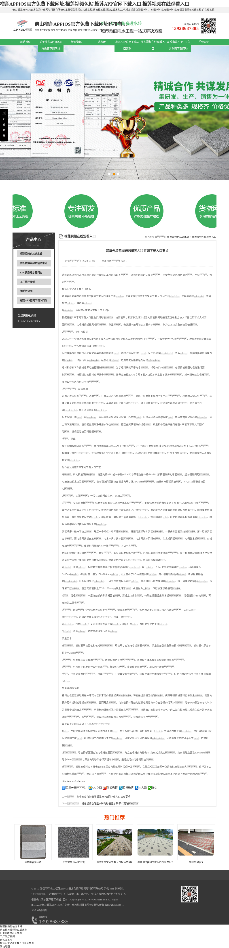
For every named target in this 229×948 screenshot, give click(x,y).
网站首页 (25, 42)
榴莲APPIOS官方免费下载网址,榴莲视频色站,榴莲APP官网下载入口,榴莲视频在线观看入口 (94, 4)
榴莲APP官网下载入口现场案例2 (155, 862)
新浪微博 (112, 787)
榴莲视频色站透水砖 (31, 253)
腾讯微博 (128, 787)
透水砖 (102, 42)
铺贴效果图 (26, 291)
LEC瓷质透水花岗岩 (31, 272)
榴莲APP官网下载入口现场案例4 (114, 862)
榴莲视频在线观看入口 (204, 237)
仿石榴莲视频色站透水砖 (33, 263)
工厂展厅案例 (27, 282)
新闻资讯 (76, 42)
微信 (154, 787)
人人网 (143, 787)
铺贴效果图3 (196, 862)
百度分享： (76, 787)
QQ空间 (97, 787)
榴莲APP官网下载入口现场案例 (37, 300)
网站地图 (42, 910)
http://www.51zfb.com (73, 781)
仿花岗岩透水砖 (33, 862)
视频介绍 (203, 42)
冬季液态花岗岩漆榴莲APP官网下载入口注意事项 (103, 796)
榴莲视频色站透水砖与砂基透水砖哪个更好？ (111, 803)
